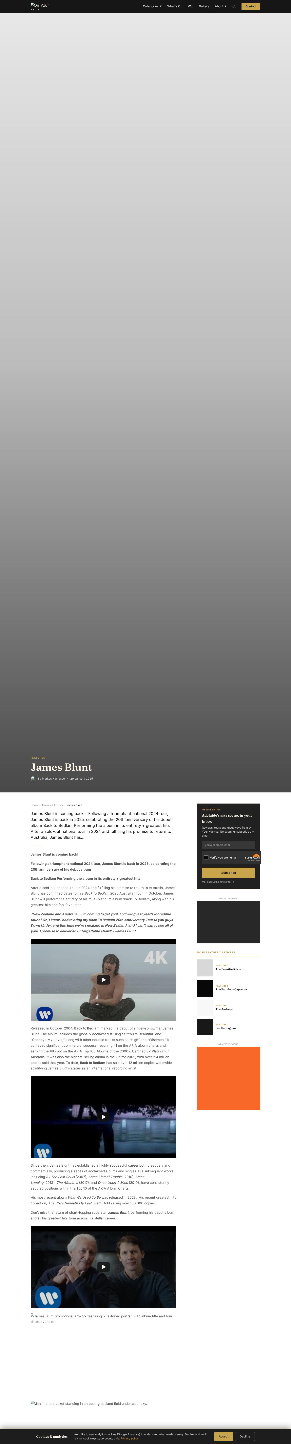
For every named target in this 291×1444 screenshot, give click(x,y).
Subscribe (228, 873)
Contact (250, 6)
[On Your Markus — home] (42, 6)
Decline (245, 1436)
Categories (152, 6)
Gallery (204, 6)
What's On (174, 6)
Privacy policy (130, 1438)
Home (34, 805)
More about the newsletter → (218, 881)
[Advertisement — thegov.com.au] (228, 1078)
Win (190, 6)
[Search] (234, 6)
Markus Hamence (53, 778)
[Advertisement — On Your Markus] (228, 922)
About (220, 6)
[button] (103, 980)
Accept (223, 1436)
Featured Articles (52, 805)
